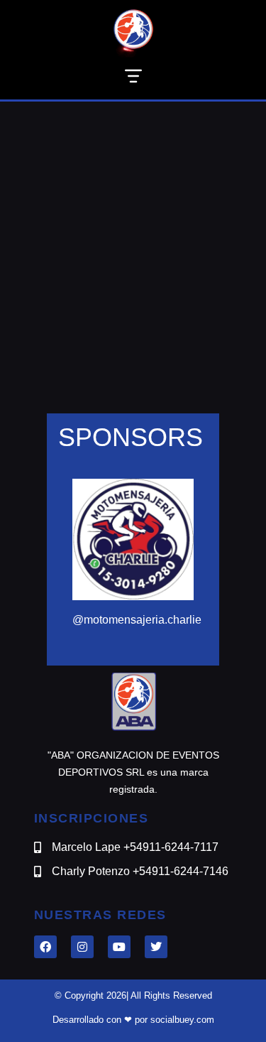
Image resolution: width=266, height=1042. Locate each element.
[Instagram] (82, 946)
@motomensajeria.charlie (136, 620)
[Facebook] (45, 946)
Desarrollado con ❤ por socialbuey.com (133, 1019)
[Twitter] (156, 946)
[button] (133, 78)
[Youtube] (119, 946)
